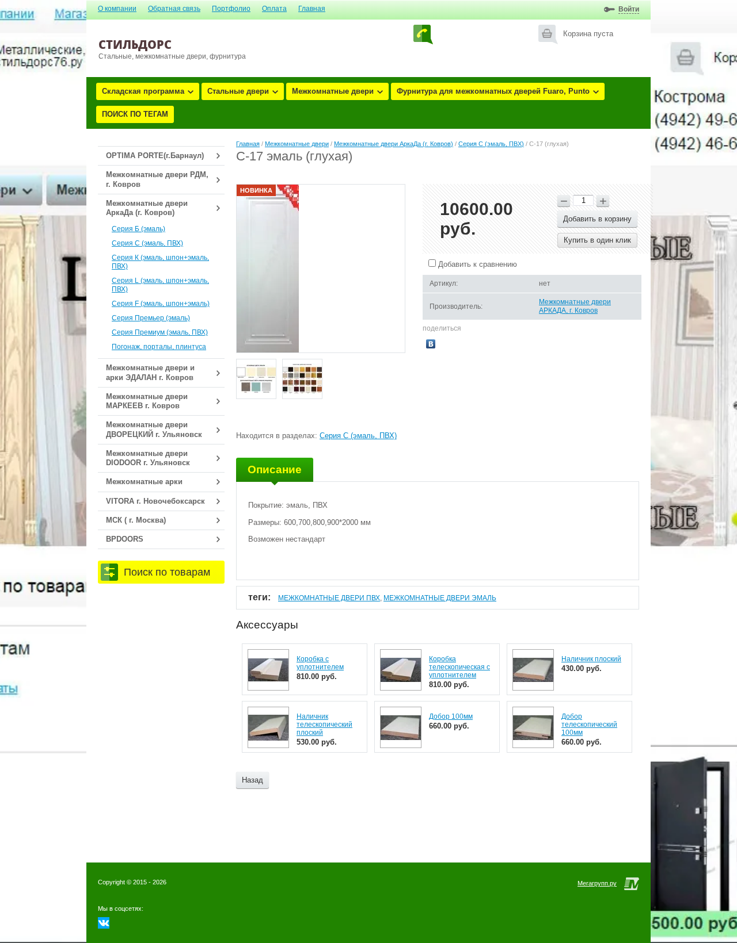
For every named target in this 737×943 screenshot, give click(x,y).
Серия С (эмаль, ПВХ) (147, 243)
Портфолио (231, 9)
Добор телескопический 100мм (589, 724)
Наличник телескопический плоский (324, 724)
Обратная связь (174, 9)
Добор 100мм (451, 716)
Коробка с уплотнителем (320, 663)
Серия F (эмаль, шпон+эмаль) (161, 304)
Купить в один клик (597, 240)
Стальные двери (238, 91)
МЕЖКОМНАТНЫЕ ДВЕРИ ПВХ (329, 598)
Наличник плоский (591, 659)
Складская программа (143, 91)
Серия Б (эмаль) (138, 229)
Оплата (274, 9)
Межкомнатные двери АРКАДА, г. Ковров (575, 306)
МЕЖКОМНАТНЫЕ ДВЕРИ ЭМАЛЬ (439, 598)
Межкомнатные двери (333, 91)
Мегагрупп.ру (597, 883)
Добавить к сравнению (476, 264)
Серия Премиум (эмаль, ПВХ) (160, 332)
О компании (117, 9)
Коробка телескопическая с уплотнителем (459, 667)
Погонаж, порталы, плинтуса (159, 347)
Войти (628, 9)
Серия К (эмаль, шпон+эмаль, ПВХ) (160, 262)
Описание (275, 469)
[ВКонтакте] (431, 343)
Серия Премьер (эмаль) (151, 318)
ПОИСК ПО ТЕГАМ (135, 114)
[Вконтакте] (103, 926)
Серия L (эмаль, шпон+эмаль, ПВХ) (160, 285)
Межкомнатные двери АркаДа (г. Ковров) (393, 143)
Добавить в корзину (597, 218)
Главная (311, 9)
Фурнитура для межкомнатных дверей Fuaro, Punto (493, 91)
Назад (252, 780)
